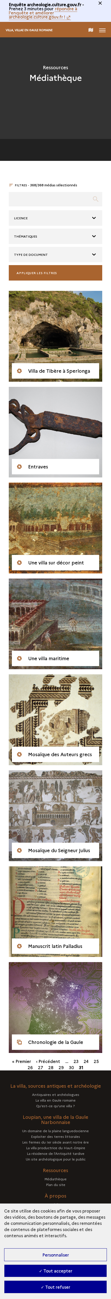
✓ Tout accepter (55, 1271)
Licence (21, 218)
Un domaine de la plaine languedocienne (55, 1130)
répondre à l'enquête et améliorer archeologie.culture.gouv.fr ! (43, 13)
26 (30, 1067)
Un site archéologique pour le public (55, 1159)
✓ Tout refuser (55, 1287)
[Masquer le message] (100, 3)
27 (40, 1067)
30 (71, 1067)
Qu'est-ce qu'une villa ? (55, 1105)
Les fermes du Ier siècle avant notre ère (55, 1142)
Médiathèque (55, 1178)
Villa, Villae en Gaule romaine (29, 30)
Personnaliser (55, 1255)
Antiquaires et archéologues (55, 1094)
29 (61, 1067)
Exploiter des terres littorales (55, 1136)
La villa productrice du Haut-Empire (55, 1147)
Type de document (31, 254)
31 (81, 1067)
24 (86, 1061)
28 (50, 1067)
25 (96, 1061)
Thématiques (25, 236)
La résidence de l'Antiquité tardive (55, 1153)
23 (76, 1061)
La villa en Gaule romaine (55, 1100)
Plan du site (55, 1184)
